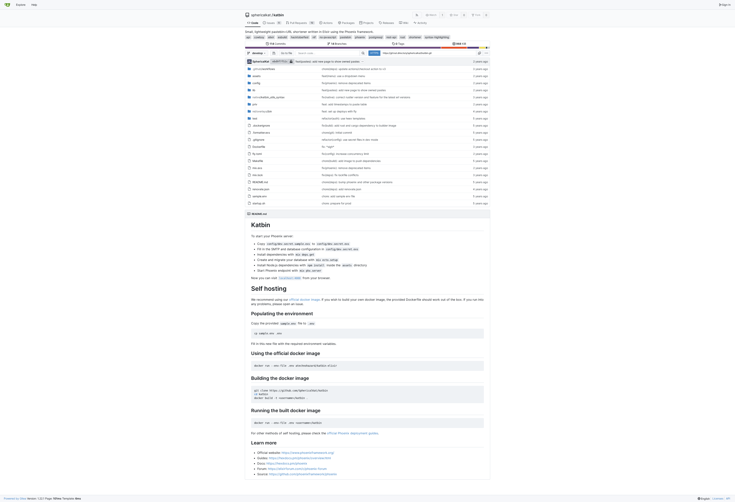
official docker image (304, 299)
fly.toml (257, 153)
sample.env (259, 196)
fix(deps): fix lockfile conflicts (340, 175)
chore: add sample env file (338, 196)
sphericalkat (261, 15)
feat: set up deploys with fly (339, 111)
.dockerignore (261, 125)
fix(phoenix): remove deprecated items (346, 83)
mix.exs (257, 168)
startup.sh (258, 203)
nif (314, 37)
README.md (260, 182)
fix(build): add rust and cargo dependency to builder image (359, 125)
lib (253, 90)
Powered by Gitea (15, 498)
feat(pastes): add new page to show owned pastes (327, 61)
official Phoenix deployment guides (352, 433)
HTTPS (374, 52)
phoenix (360, 37)
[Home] (7, 4)
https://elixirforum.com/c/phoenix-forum (297, 469)
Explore (20, 4)
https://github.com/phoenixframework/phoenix (303, 474)
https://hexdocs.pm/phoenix (286, 463)
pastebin (345, 37)
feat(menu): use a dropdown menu (343, 76)
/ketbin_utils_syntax (268, 97)
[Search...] (363, 53)
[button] (274, 53)
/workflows (263, 69)
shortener (415, 37)
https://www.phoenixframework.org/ (308, 453)
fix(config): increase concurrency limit (345, 153)
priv (254, 104)
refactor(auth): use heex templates (343, 118)
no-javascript (328, 37)
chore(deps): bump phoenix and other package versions (357, 182)
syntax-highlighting (437, 37)
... (362, 61)
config (256, 83)
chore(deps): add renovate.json (341, 189)
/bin (262, 111)
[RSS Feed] (416, 15)
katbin (279, 15)
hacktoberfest (300, 37)
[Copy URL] (479, 53)
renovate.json (260, 189)
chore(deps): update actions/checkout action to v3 (354, 69)
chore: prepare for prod (336, 203)
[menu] (486, 53)
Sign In (726, 4)
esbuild (282, 37)
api (248, 37)
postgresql (375, 37)
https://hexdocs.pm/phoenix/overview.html (300, 458)
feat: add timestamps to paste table (344, 104)
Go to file (286, 53)
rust (402, 37)
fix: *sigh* (328, 146)
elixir (271, 37)
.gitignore (258, 139)
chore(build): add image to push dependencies (351, 160)
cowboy (259, 37)
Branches (339, 43)
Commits (278, 43)
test (254, 118)
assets (256, 76)
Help (34, 4)
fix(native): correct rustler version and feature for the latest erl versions (366, 97)
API (728, 498)
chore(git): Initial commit (337, 132)
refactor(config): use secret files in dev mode (350, 139)
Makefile (257, 160)
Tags (400, 43)
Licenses (717, 498)
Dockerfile (258, 146)
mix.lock (257, 175)
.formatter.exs (261, 132)
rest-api (391, 37)
